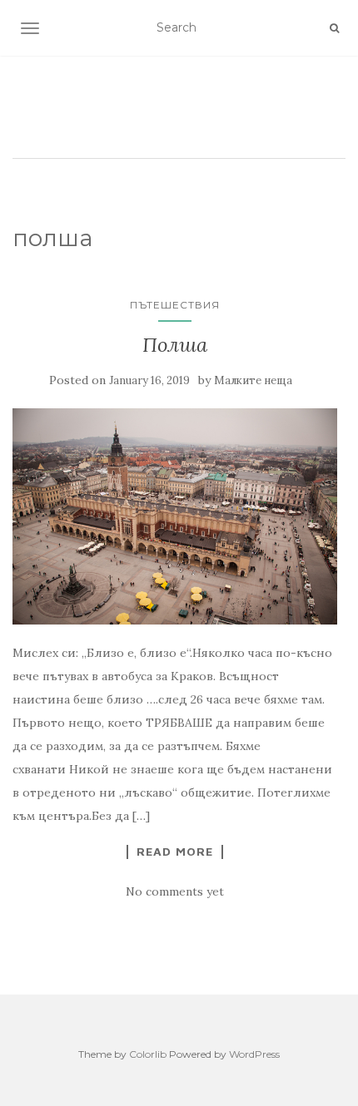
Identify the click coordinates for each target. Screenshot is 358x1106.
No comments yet (175, 891)
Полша (174, 345)
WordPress (254, 1054)
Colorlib (148, 1054)
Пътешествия (175, 305)
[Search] (334, 28)
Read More (175, 851)
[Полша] (174, 516)
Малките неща (253, 380)
